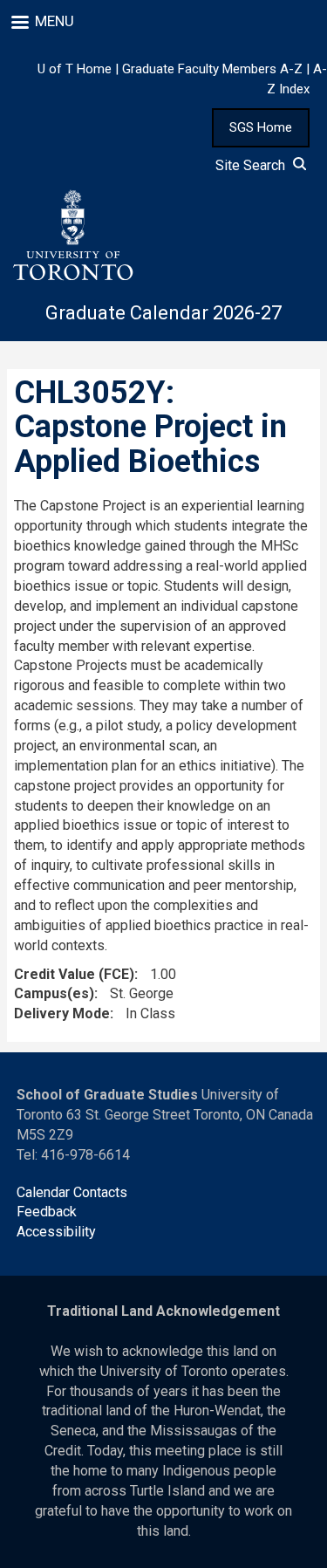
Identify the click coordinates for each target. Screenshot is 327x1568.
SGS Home (260, 127)
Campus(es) (54, 993)
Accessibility (56, 1231)
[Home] (72, 235)
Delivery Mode (62, 1013)
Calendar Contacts (72, 1192)
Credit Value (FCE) (74, 974)
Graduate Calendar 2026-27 (163, 313)
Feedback (47, 1211)
